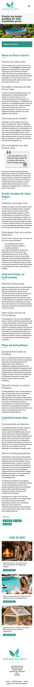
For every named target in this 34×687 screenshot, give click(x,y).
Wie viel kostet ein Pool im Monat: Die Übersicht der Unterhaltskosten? (17, 597)
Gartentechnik (17, 670)
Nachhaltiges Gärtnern (17, 671)
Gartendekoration (17, 666)
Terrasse (17, 675)
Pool (17, 673)
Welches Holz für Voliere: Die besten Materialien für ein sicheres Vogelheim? (16, 629)
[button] (28, 6)
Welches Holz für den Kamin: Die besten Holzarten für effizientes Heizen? (15, 565)
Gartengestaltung (17, 668)
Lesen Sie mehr (9, 570)
